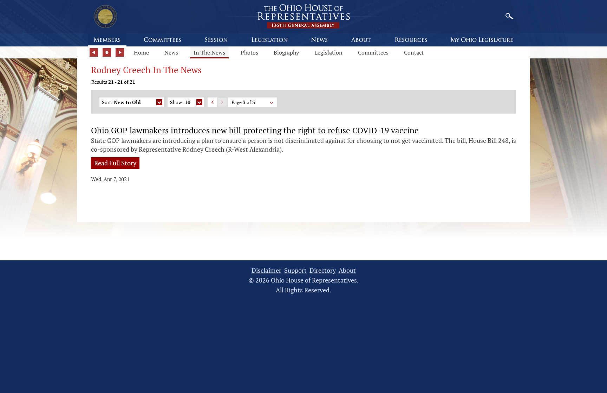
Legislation (328, 52)
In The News (209, 52)
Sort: (121, 102)
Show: (180, 102)
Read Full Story (115, 163)
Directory (322, 270)
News (171, 52)
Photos (249, 52)
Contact (414, 52)
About (347, 270)
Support (295, 270)
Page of (243, 102)
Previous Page (212, 102)
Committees (373, 52)
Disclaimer (266, 270)
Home (141, 52)
